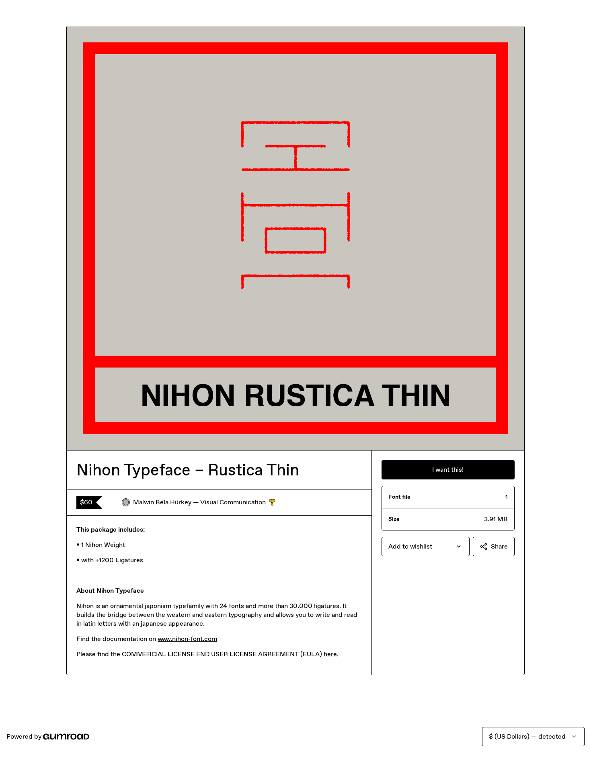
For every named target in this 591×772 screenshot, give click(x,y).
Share (499, 546)
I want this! (448, 469)
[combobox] (426, 546)
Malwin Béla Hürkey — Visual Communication (204, 502)
